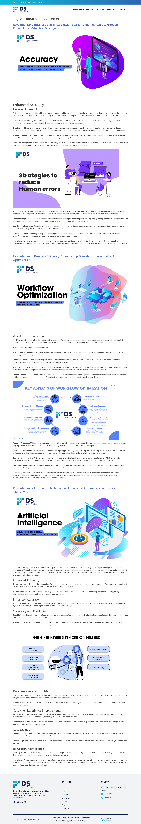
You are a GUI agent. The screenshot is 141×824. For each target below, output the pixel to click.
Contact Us (65, 808)
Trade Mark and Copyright (63, 821)
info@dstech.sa (36, 2)
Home (64, 788)
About (64, 791)
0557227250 (21, 2)
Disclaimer (70, 818)
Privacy (54, 818)
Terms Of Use (61, 818)
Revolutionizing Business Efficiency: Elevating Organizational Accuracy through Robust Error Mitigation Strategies (65, 26)
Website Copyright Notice (82, 818)
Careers (64, 801)
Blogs (63, 805)
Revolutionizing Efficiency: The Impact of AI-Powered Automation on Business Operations (64, 489)
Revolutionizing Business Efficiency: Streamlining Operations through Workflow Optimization (66, 258)
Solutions (65, 795)
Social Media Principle (79, 821)
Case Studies (66, 798)
